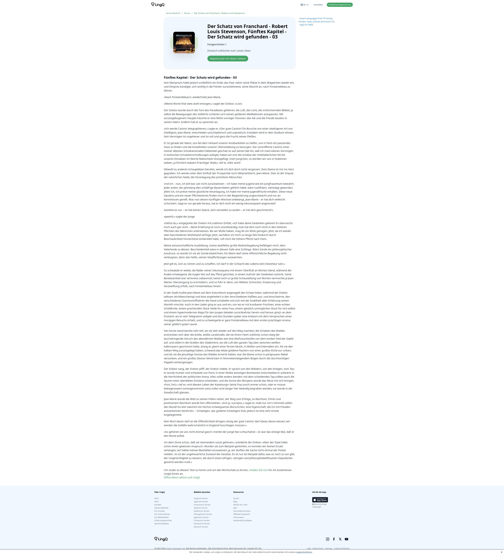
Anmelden (318, 4)
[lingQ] (157, 5)
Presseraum (238, 517)
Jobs (235, 508)
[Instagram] (327, 539)
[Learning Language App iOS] (320, 499)
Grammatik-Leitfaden (242, 520)
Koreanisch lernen (202, 523)
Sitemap (328, 548)
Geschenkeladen (161, 523)
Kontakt (157, 504)
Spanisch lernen (201, 501)
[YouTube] (346, 539)
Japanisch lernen (201, 517)
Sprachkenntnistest (241, 511)
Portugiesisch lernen (203, 514)
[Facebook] (334, 539)
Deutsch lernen (200, 508)
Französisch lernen (202, 504)
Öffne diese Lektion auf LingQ (182, 477)
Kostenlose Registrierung (340, 4)
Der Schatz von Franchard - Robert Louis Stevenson (219, 13)
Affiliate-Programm (241, 514)
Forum (236, 498)
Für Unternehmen (162, 514)
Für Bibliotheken (161, 517)
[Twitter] (340, 539)
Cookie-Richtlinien (304, 552)
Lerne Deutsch (173, 13)
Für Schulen (159, 511)
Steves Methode (161, 508)
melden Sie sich (258, 470)
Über (156, 498)
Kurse (187, 13)
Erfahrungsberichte (163, 520)
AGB (309, 548)
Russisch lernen (201, 526)
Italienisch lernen (201, 511)
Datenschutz (317, 548)
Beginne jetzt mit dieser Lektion (228, 58)
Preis (156, 501)
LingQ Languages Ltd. (175, 548)
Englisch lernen (201, 498)
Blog (235, 501)
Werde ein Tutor (240, 504)
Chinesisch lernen (202, 520)
